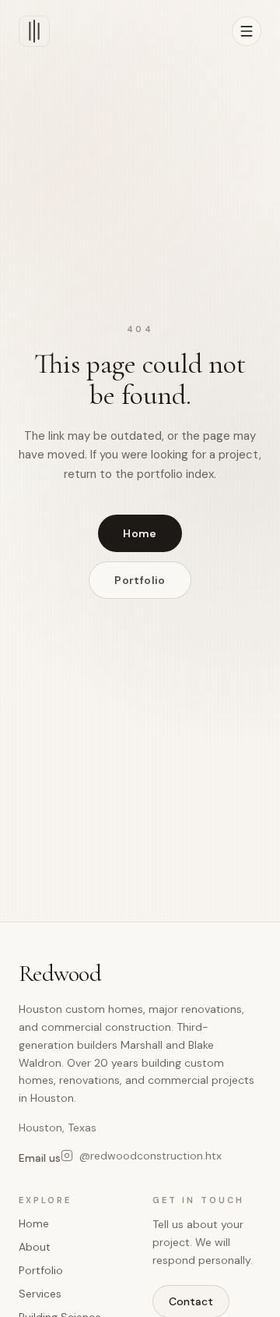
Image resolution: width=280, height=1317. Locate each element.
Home (139, 533)
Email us (40, 1158)
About (35, 1247)
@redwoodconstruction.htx (150, 1156)
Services (40, 1294)
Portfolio (139, 580)
